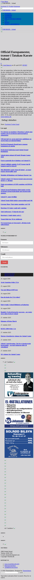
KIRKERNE (8, 17)
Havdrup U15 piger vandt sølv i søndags (13, 208)
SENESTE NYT (10, 274)
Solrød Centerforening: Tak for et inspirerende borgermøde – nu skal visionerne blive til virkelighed (16, 345)
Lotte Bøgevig (7, 65)
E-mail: (3, 254)
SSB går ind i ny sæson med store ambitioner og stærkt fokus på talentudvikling (16, 139)
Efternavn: (4, 247)
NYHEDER (8, 13)
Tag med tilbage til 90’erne (9, 290)
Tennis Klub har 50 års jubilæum (11, 219)
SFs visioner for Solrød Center (10, 354)
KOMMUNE (8, 15)
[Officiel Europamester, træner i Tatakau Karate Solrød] (17, 31)
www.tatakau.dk (6, 117)
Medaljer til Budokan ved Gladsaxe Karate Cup (16, 175)
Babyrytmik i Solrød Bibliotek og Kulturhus (15, 305)
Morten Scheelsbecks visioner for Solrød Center (16, 336)
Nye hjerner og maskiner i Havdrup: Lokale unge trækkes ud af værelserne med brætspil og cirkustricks (16, 133)
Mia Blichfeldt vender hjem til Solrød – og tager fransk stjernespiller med (16, 170)
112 (6, 21)
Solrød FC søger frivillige (9, 197)
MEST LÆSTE (9, 275)
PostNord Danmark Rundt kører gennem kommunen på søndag (14, 145)
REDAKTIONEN (10, 566)
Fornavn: (4, 239)
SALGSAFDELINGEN (12, 564)
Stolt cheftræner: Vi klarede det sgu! (12, 212)
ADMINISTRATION (11, 567)
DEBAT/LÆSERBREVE (12, 24)
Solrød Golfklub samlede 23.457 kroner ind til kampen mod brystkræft (15, 165)
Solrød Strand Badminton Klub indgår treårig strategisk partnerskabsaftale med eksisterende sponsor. (16, 191)
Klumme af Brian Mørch (9, 321)
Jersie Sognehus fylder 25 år (10, 282)
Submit (21, 572)
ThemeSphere (27, 570)
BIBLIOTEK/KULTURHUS (13, 19)
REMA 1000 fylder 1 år (8, 329)
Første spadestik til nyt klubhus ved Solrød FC (16, 160)
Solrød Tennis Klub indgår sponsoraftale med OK (16, 200)
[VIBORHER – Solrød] (8, 10)
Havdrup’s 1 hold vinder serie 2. (11, 215)
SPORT (7, 22)
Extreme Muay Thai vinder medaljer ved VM (15, 204)
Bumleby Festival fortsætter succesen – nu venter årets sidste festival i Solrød (16, 313)
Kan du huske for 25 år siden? (10, 297)
